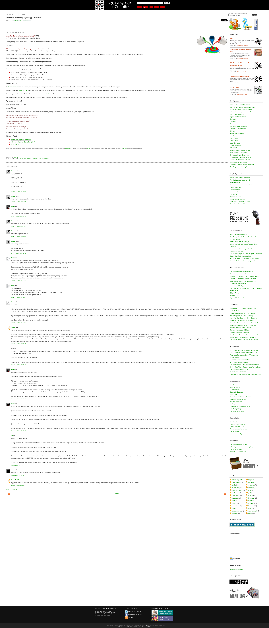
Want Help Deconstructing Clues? (240, 167)
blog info (251, 482)
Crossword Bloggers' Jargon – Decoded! (242, 164)
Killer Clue (233, 246)
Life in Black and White (237, 251)
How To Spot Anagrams (237, 114)
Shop (156, 7)
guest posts (235, 495)
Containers (233, 121)
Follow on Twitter (134, 611)
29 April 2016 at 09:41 (18, 236)
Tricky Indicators (235, 189)
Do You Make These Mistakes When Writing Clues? (245, 367)
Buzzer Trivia (234, 290)
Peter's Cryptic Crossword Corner (240, 406)
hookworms (49, 94)
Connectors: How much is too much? (241, 204)
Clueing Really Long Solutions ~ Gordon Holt (243, 337)
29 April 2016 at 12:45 (18, 297)
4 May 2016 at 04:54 (17, 465)
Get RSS (131, 617)
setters (234, 503)
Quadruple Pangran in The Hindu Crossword (243, 281)
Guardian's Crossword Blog (238, 399)
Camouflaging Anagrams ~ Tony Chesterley (243, 313)
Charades (233, 119)
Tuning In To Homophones (238, 128)
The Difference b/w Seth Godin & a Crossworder (244, 364)
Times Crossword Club (237, 426)
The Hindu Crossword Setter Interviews (242, 271)
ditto (249, 490)
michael (13, 327)
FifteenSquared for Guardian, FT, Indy (241, 447)
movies (250, 500)
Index (162, 7)
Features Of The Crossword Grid (240, 160)
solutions (251, 503)
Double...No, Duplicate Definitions (21, 139)
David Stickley (23, 90)
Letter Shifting (234, 140)
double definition (13, 87)
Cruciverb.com (234, 389)
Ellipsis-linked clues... (236, 187)
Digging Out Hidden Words (238, 117)
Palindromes (233, 194)
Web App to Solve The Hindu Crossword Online (244, 276)
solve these (235, 506)
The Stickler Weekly (236, 434)
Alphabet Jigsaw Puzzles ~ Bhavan (240, 327)
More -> (246, 45)
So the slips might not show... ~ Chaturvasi (243, 325)
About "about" (234, 192)
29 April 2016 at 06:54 (18, 201)
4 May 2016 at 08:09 (17, 475)
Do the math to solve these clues (240, 201)
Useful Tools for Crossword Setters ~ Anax (243, 308)
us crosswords (252, 511)
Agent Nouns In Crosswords (238, 152)
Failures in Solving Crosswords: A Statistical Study (245, 374)
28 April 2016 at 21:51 (18, 191)
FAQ (151, 7)
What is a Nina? (234, 357)
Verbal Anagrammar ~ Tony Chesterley (241, 316)
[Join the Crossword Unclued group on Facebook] (256, 30)
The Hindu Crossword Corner (238, 444)
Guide (146, 7)
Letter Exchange (235, 143)
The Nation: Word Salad (237, 411)
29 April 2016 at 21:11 (18, 343)
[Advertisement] (31, 26)
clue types (251, 485)
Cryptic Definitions (235, 145)
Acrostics (233, 136)
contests (251, 487)
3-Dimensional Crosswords (238, 372)
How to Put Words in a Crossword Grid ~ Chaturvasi (245, 323)
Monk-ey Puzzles (235, 404)
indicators (235, 498)
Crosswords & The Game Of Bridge (240, 157)
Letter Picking (234, 138)
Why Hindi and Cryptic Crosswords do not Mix (244, 350)
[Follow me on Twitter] (248, 30)
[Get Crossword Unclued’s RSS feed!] (235, 30)
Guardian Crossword (236, 422)
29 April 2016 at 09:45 (18, 253)
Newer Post (221, 495)
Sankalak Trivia (234, 295)
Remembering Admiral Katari (238, 274)
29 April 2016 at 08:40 (18, 216)
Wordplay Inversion (235, 197)
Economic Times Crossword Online (240, 360)
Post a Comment (11, 490)
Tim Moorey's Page (236, 409)
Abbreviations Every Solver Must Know (242, 112)
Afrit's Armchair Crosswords (238, 234)
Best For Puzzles (235, 387)
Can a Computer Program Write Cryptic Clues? (244, 352)
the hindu (251, 506)
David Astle (233, 394)
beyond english (236, 482)
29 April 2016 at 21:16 (18, 364)
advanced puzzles (237, 480)
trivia (249, 508)
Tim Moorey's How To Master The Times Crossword (245, 237)
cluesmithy (235, 487)
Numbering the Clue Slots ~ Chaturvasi (242, 320)
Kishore (13, 171)
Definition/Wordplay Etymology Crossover (23, 17)
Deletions (232, 131)
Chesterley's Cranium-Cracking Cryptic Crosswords (245, 261)
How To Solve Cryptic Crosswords (240, 105)
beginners (251, 480)
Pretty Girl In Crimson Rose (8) (239, 241)
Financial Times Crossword (238, 424)
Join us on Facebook (135, 614)
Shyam (13, 302)
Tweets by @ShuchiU (236, 569)
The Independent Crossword (238, 429)
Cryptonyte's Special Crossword (239, 298)
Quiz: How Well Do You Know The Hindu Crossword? (246, 288)
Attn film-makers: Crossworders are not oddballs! (245, 258)
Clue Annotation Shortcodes (238, 162)
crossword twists (237, 490)
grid (249, 493)
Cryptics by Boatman (236, 392)
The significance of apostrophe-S (240, 180)
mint (233, 500)
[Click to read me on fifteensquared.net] (242, 526)
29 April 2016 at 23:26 (18, 399)
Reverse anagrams (235, 182)
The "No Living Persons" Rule (239, 369)
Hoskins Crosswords (236, 401)
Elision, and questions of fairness (240, 177)
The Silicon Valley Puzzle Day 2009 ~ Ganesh (244, 339)
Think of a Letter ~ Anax (237, 311)
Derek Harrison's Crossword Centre (240, 397)
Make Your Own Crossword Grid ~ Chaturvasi (243, 318)
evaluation (17, 20)
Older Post (13, 495)
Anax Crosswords (235, 385)
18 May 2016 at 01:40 (18, 485)
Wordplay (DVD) (235, 239)
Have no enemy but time (237, 199)
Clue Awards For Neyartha (238, 283)
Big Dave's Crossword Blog (238, 451)
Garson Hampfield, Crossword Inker (240, 256)
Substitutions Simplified (237, 133)
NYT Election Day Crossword (239, 362)
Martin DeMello (15, 480)
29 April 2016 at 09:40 (18, 226)
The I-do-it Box (234, 431)
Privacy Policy (132, 626)
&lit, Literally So (234, 148)
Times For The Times (236, 449)
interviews (251, 498)
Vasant (13, 258)
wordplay (26, 20)
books (234, 485)
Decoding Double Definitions (238, 126)
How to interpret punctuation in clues (241, 185)
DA (12, 436)
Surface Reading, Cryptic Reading (240, 150)
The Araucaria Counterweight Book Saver (242, 249)
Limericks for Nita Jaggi (237, 286)
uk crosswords (236, 511)
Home (140, 7)
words (250, 513)
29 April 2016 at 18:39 (18, 322)
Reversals (233, 124)
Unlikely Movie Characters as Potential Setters (244, 244)
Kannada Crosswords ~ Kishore (239, 330)
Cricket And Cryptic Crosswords (239, 155)
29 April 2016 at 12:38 (18, 280)
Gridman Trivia (234, 293)
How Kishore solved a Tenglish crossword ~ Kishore (245, 335)
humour (250, 495)
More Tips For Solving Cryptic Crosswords (243, 107)
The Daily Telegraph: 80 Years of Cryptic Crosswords (246, 253)
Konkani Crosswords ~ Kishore (239, 332)
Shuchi (16, 157)
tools (233, 508)
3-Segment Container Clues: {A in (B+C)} (23, 142)
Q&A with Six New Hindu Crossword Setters (243, 279)
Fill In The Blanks (16, 144)
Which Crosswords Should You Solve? (241, 109)
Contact (121, 626)
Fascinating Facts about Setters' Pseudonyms (244, 355)
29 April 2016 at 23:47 (18, 431)
